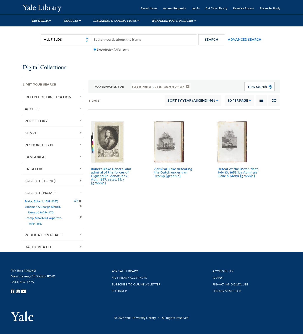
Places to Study (270, 8)
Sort (191, 100)
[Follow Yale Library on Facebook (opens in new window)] (12, 291)
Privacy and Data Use (230, 284)
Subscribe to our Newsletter (136, 284)
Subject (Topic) (40, 180)
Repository (36, 120)
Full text (123, 49)
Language (35, 156)
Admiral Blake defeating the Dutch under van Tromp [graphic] (173, 172)
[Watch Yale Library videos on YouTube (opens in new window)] (23, 291)
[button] (211, 39)
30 (238, 100)
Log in (196, 8)
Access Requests (174, 8)
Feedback (119, 291)
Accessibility (223, 271)
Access (32, 108)
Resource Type (39, 144)
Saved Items (149, 8)
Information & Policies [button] (173, 21)
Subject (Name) (40, 192)
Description (105, 49)
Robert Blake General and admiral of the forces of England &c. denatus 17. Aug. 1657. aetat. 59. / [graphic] (111, 176)
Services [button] (71, 21)
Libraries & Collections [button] (115, 21)
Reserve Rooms (243, 8)
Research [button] (40, 21)
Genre (31, 132)
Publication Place (43, 234)
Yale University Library (42, 8)
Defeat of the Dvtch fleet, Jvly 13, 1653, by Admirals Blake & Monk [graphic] (238, 172)
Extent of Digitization (48, 96)
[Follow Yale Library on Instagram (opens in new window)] (18, 291)
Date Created (39, 246)
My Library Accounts (129, 277)
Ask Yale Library (216, 8)
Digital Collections (44, 67)
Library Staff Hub (227, 291)
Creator (33, 168)
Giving (218, 277)
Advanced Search (244, 40)
